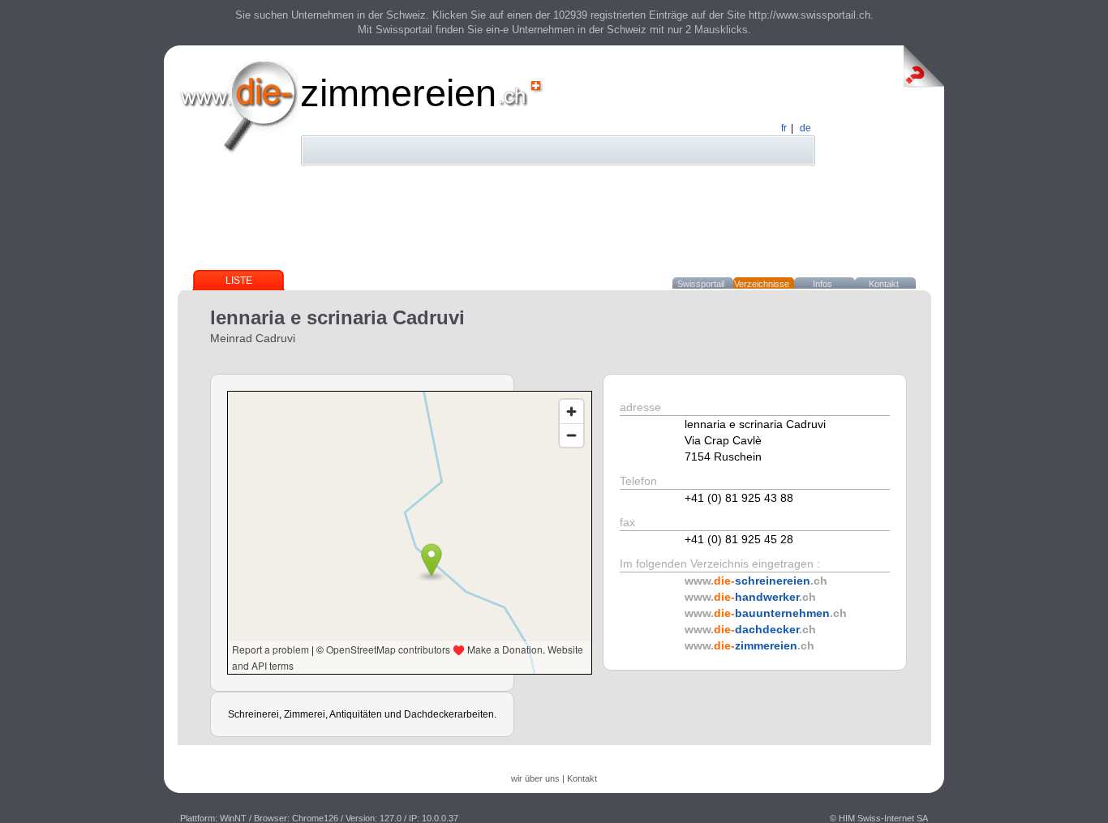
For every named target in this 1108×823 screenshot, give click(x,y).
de (805, 128)
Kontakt (884, 284)
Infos (822, 284)
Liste (238, 280)
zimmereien (398, 92)
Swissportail (700, 284)
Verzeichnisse (761, 284)
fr (784, 128)
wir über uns (535, 778)
